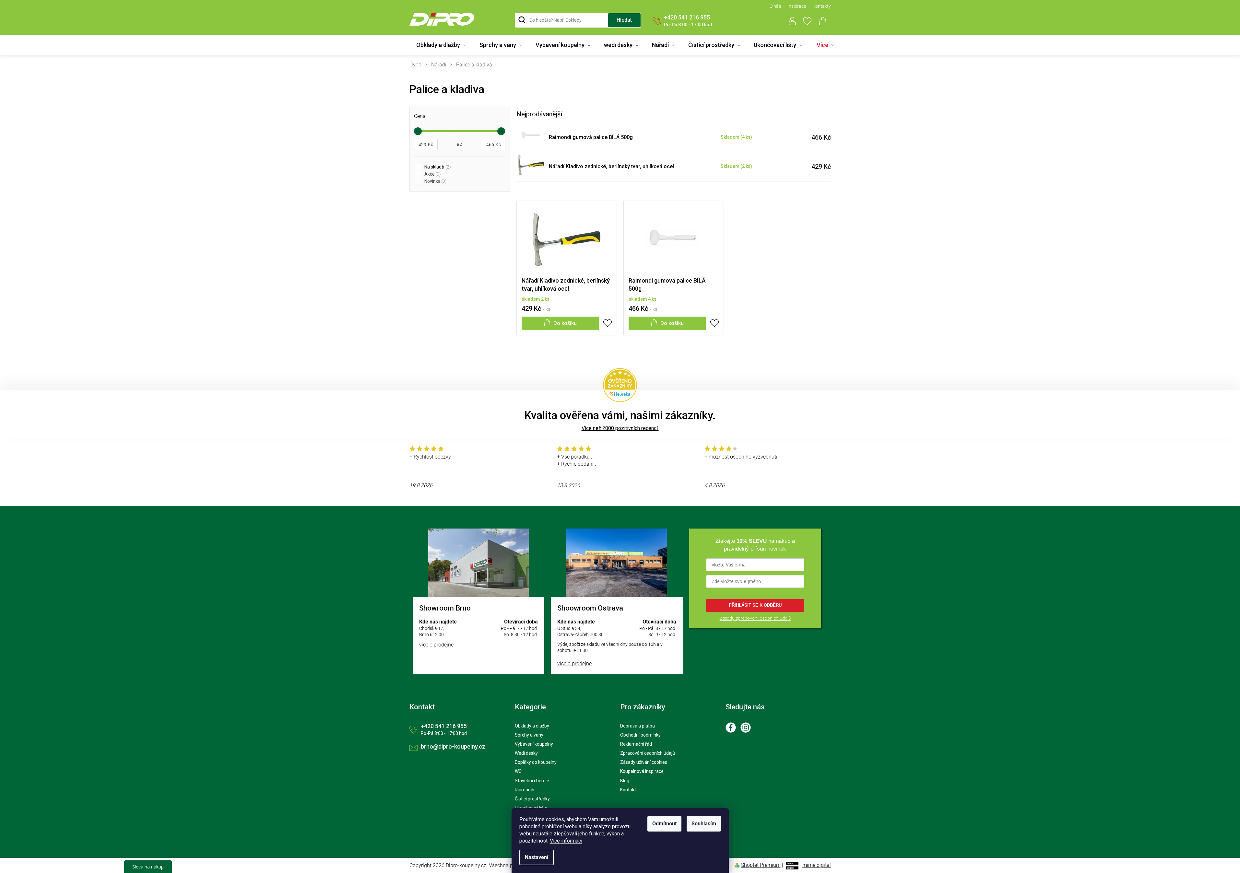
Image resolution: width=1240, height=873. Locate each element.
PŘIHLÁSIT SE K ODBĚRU (755, 605)
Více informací (566, 841)
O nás (775, 6)
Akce (431, 174)
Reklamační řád (636, 744)
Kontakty (821, 6)
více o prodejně (436, 645)
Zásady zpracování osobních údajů (755, 618)
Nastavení (536, 857)
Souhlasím (703, 824)
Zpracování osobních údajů (647, 753)
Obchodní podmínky (640, 735)
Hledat (624, 20)
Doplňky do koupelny (536, 762)
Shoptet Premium (761, 865)
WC (518, 771)
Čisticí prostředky (532, 798)
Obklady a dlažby (532, 725)
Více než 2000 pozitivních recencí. (620, 428)
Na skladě (436, 166)
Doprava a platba (637, 725)
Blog (624, 780)
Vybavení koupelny (534, 744)
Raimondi (524, 789)
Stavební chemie (532, 780)
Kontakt (628, 789)
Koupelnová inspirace (642, 771)
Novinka (434, 181)
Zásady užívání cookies (643, 762)
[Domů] (417, 64)
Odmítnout (664, 824)
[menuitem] (441, 45)
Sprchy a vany (529, 735)
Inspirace (796, 6)
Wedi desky (526, 753)
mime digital (816, 865)
